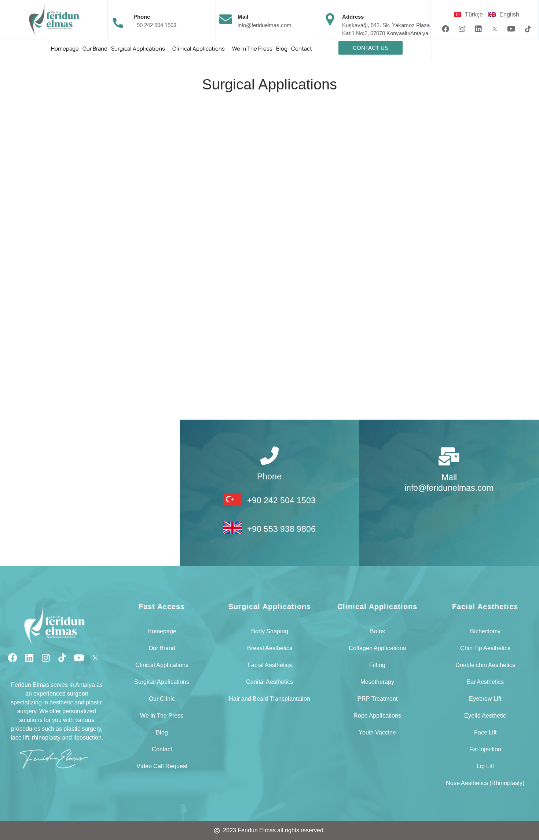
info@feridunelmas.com (449, 488)
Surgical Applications (138, 48)
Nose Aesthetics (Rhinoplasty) (485, 783)
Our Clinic (162, 699)
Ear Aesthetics (485, 682)
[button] (139, 48)
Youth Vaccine (377, 732)
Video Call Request (161, 766)
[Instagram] (462, 29)
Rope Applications (377, 715)
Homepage (65, 48)
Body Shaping (269, 631)
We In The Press (252, 48)
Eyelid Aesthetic (485, 715)
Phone (141, 17)
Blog (281, 48)
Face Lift (485, 732)
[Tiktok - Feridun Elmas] (528, 29)
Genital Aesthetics (269, 682)
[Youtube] (511, 29)
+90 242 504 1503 (154, 25)
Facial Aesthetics (269, 665)
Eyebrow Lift (485, 699)
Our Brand (94, 48)
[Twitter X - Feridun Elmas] (495, 29)
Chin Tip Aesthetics (485, 648)
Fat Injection (485, 749)
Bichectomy (485, 631)
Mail (243, 17)
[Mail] (449, 456)
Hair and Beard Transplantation (269, 699)
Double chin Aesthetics (485, 665)
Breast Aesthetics (269, 648)
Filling (377, 665)
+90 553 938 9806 (281, 529)
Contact (301, 48)
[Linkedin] (478, 29)
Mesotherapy (377, 682)
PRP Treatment (377, 699)
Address (353, 17)
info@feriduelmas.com (265, 25)
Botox (377, 631)
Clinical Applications (198, 48)
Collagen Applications (377, 648)
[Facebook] (445, 29)
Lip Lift (485, 766)
